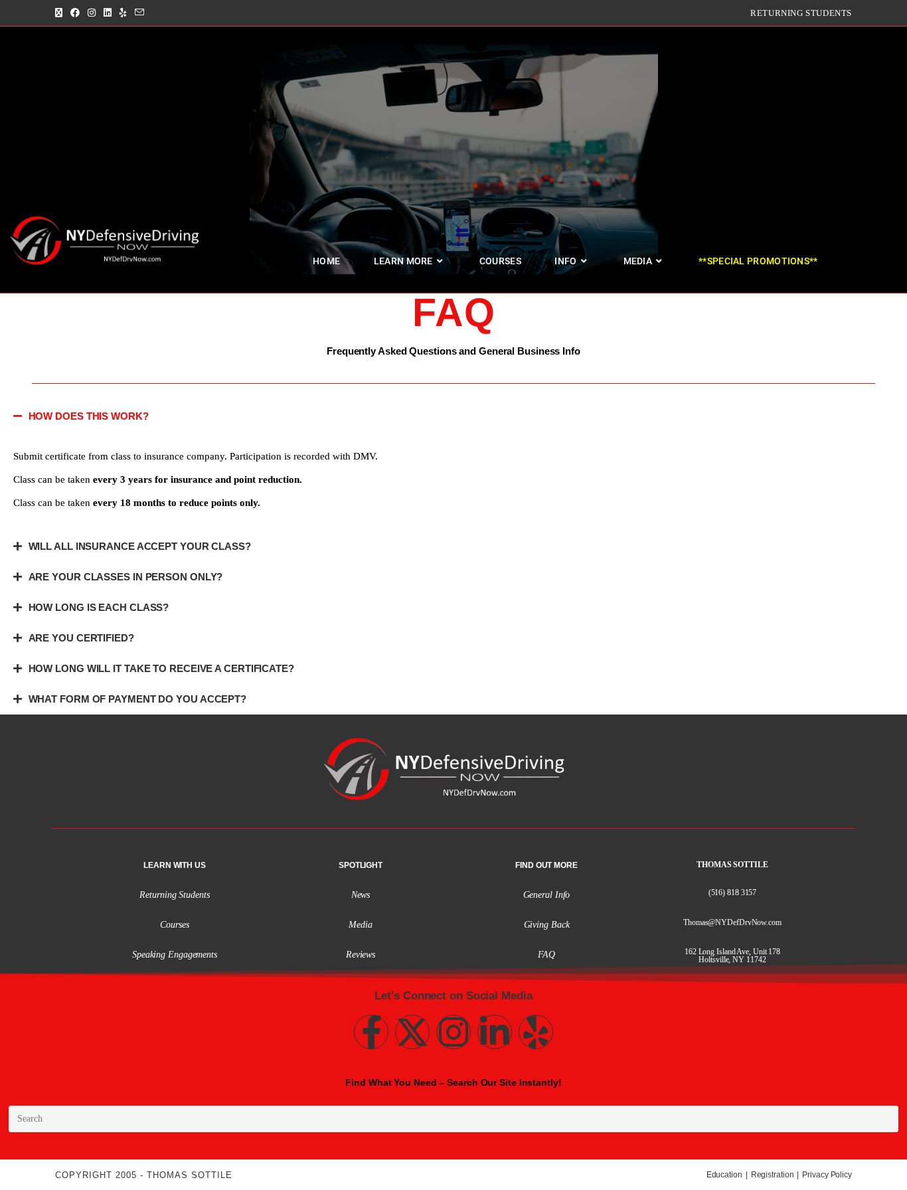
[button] (453, 416)
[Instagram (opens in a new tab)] (92, 13)
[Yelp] (536, 1032)
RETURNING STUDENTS (801, 13)
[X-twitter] (412, 1032)
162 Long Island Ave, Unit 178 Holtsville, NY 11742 (732, 955)
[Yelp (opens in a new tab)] (123, 13)
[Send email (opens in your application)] (139, 13)
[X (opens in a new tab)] (60, 13)
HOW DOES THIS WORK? (89, 416)
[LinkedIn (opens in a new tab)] (108, 13)
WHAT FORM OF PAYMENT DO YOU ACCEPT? (138, 699)
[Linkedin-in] (494, 1032)
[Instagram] (453, 1032)
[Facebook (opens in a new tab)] (75, 13)
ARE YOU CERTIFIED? (81, 637)
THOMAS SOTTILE (732, 864)
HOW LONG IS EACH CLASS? (99, 607)
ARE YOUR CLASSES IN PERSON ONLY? (126, 576)
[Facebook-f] (371, 1032)
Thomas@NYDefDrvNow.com (732, 922)
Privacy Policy (827, 1174)
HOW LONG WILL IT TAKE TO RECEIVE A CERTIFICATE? (161, 668)
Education (724, 1174)
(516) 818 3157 (732, 892)
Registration (772, 1174)
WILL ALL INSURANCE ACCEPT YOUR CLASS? (140, 546)
